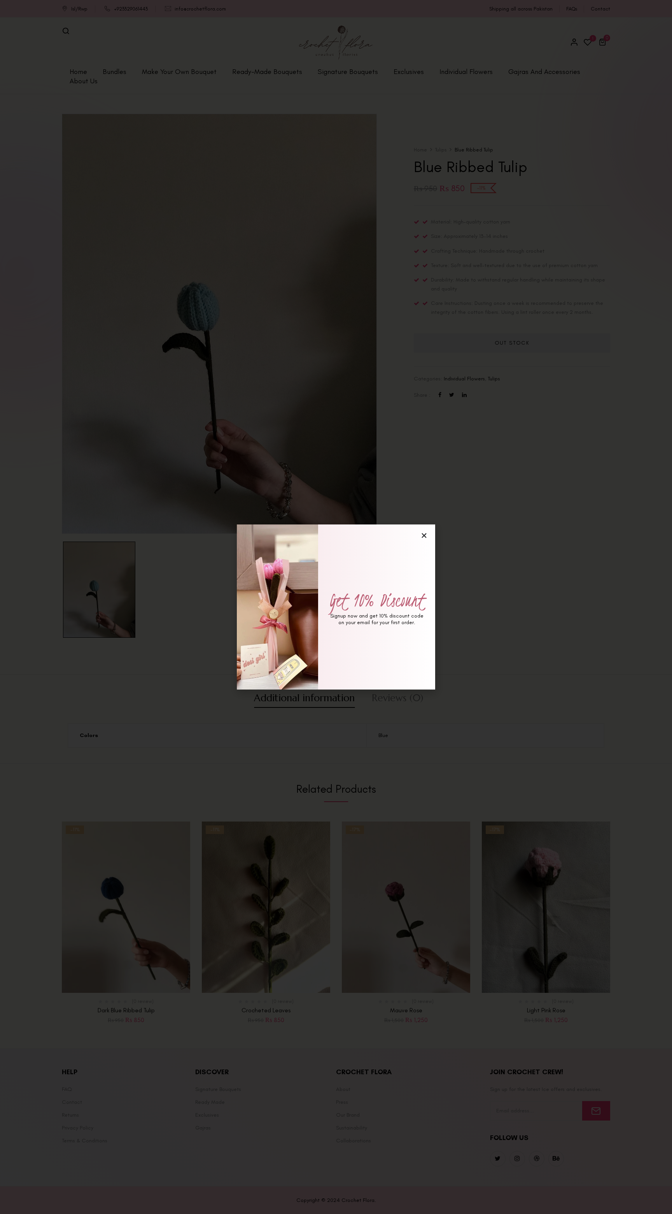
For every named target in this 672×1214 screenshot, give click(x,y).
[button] (424, 535)
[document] (336, 607)
